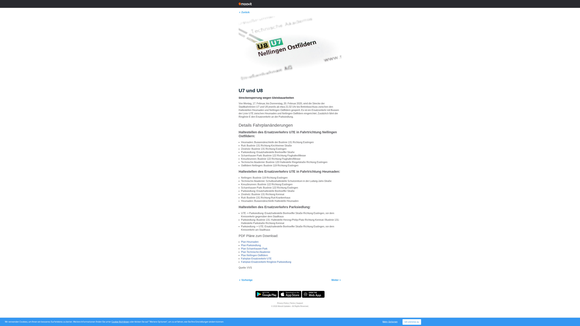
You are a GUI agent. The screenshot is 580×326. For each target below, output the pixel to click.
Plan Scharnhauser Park (254, 248)
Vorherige (247, 280)
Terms (292, 303)
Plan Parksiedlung (251, 245)
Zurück (245, 12)
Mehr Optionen (390, 321)
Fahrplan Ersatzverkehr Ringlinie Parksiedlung (266, 262)
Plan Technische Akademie (255, 252)
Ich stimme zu (411, 322)
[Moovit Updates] (290, 4)
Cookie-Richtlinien (120, 322)
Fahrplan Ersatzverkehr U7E (256, 258)
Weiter (335, 280)
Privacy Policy (283, 303)
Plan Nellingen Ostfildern (254, 255)
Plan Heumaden (250, 242)
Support (299, 303)
